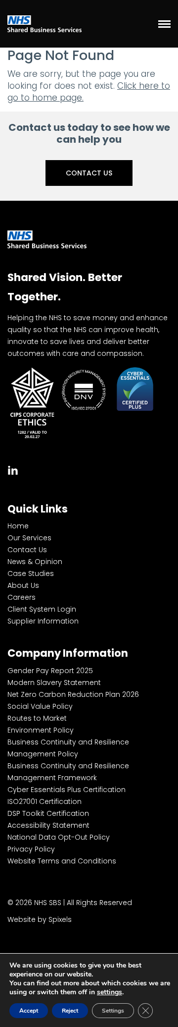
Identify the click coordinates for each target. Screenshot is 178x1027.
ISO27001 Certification (44, 801)
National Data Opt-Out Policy (58, 837)
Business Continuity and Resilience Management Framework (68, 772)
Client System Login (41, 609)
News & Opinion (34, 562)
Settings (113, 1011)
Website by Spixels (39, 919)
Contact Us (89, 173)
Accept (28, 1011)
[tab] (12, 469)
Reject (70, 1011)
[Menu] (164, 23)
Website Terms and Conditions (61, 861)
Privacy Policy (31, 849)
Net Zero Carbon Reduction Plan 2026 (73, 694)
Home (18, 526)
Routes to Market (37, 718)
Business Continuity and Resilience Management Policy (68, 748)
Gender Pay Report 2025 (50, 671)
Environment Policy (40, 730)
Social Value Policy (40, 706)
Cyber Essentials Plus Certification (66, 790)
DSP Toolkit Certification (48, 813)
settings (109, 992)
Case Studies (30, 573)
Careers (21, 597)
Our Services (29, 538)
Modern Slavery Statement (54, 682)
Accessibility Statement (48, 825)
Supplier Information (43, 621)
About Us (23, 585)
